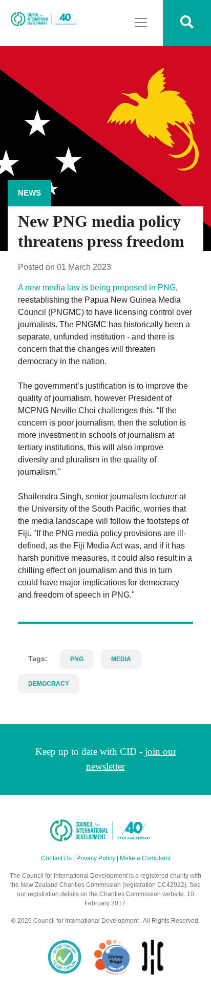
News (29, 192)
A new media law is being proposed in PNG (97, 287)
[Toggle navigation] (141, 22)
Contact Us (56, 858)
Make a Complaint (145, 858)
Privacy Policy (95, 858)
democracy (48, 683)
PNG (76, 659)
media (121, 659)
